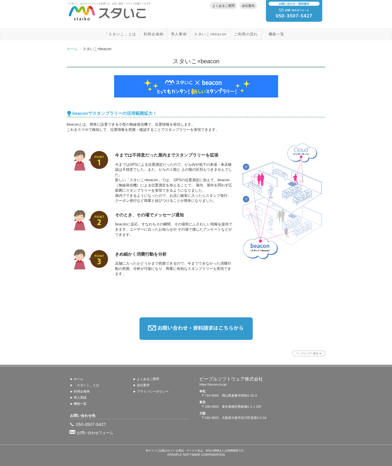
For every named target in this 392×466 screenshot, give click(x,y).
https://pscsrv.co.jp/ (213, 384)
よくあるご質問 (223, 5)
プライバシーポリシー (153, 391)
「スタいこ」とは (120, 34)
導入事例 (179, 34)
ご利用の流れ (246, 34)
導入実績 (80, 397)
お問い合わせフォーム (95, 433)
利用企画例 (154, 34)
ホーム (72, 49)
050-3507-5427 (90, 424)
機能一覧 (276, 34)
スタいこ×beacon (210, 34)
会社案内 (248, 5)
